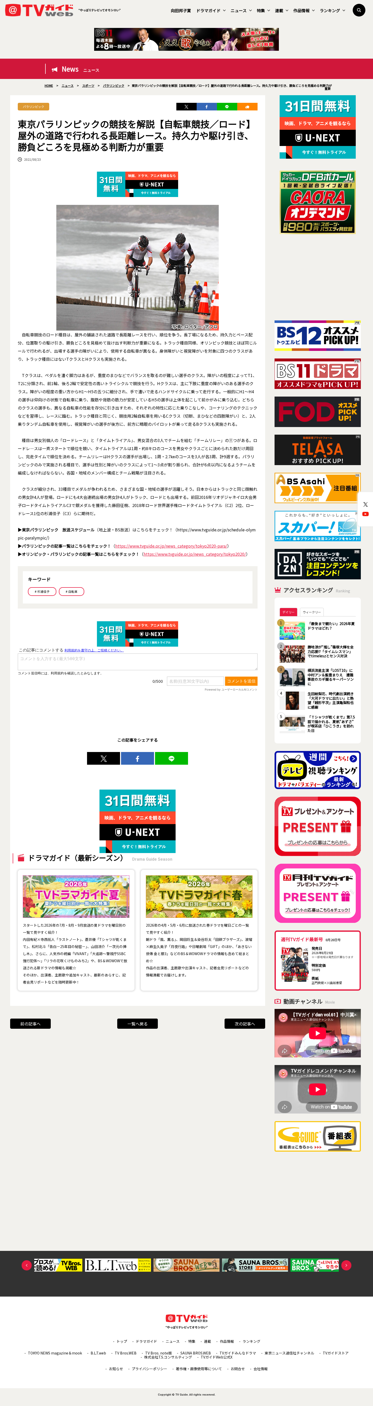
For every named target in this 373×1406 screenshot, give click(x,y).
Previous (27, 1265)
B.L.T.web (98, 1353)
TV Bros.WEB (126, 1353)
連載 (279, 10)
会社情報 (260, 1368)
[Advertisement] (318, 277)
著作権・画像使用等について (199, 1368)
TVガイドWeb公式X (216, 1357)
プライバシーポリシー (149, 1368)
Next (346, 1265)
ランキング (330, 10)
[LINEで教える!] (227, 106)
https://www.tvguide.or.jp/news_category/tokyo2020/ (195, 554)
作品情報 (301, 10)
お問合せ (238, 1368)
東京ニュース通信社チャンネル (289, 1353)
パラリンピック (33, 106)
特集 (261, 10)
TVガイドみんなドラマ (237, 1353)
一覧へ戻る (137, 1024)
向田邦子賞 (181, 10)
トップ (121, 1341)
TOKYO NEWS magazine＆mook (55, 1353)
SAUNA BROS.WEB (195, 1353)
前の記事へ (30, 1024)
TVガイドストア (336, 1353)
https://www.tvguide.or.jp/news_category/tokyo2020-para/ (171, 546)
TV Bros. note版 (158, 1353)
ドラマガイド (208, 10)
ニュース (239, 10)
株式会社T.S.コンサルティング (168, 1357)
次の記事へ (245, 1024)
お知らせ (116, 1368)
